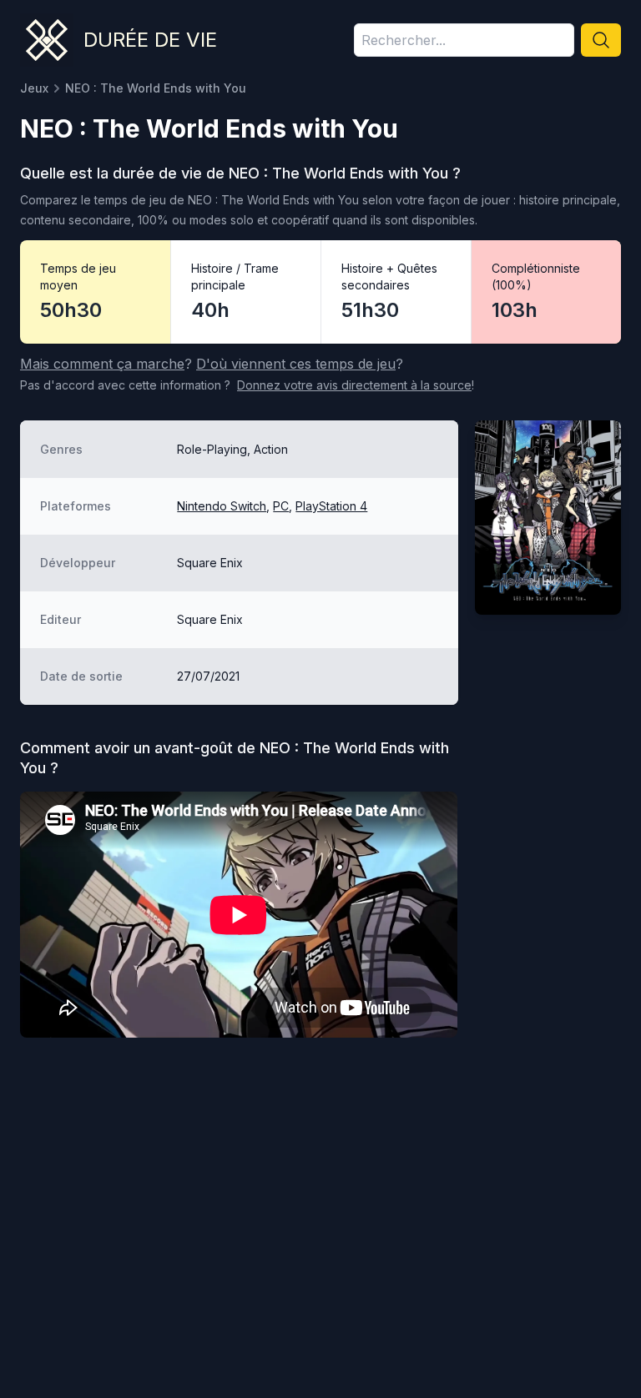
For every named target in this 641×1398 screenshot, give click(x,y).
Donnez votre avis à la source (354, 385)
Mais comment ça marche (102, 363)
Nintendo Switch (221, 506)
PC (281, 506)
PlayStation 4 (331, 506)
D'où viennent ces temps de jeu (296, 363)
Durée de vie (150, 40)
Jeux (34, 88)
